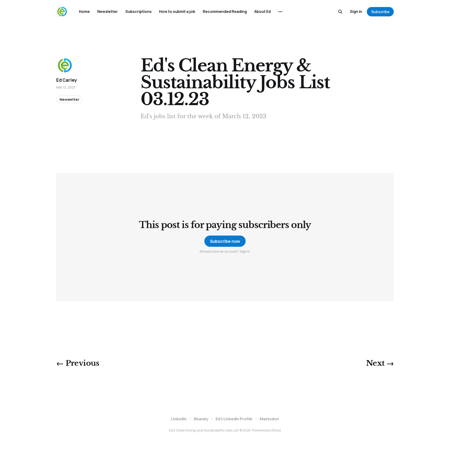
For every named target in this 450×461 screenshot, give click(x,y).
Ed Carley (66, 80)
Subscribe (380, 11)
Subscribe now (225, 241)
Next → (380, 363)
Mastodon (269, 418)
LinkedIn (179, 418)
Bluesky (201, 418)
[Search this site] (340, 11)
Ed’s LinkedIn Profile (234, 418)
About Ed (262, 11)
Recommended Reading (225, 11)
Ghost (276, 430)
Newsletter (107, 11)
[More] (280, 11)
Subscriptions (138, 11)
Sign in (356, 11)
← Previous (77, 363)
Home (84, 11)
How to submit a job (177, 11)
